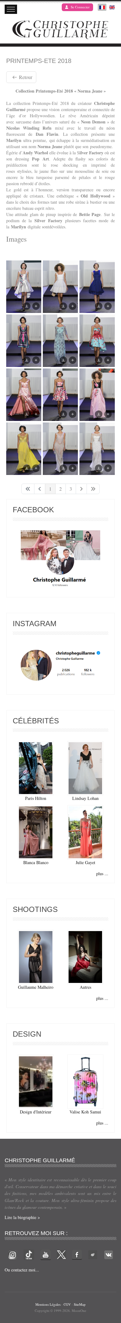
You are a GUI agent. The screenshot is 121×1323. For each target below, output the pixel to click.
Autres (85, 987)
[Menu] (11, 9)
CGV (67, 1304)
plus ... (102, 873)
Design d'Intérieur (36, 1112)
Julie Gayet (85, 862)
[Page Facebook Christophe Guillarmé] (60, 560)
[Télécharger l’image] (26, 306)
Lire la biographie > (22, 1217)
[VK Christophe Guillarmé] (109, 1254)
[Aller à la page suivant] (81, 489)
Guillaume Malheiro (35, 987)
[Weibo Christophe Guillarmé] (93, 1254)
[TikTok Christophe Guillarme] (29, 1254)
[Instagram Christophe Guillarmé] (60, 665)
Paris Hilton (35, 798)
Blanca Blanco (35, 862)
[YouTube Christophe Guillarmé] (45, 1254)
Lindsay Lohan (85, 798)
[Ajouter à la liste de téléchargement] (36, 306)
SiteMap (80, 1304)
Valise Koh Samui (85, 1112)
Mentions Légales (47, 1304)
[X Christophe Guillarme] (61, 1254)
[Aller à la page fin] (93, 489)
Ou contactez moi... (22, 1270)
